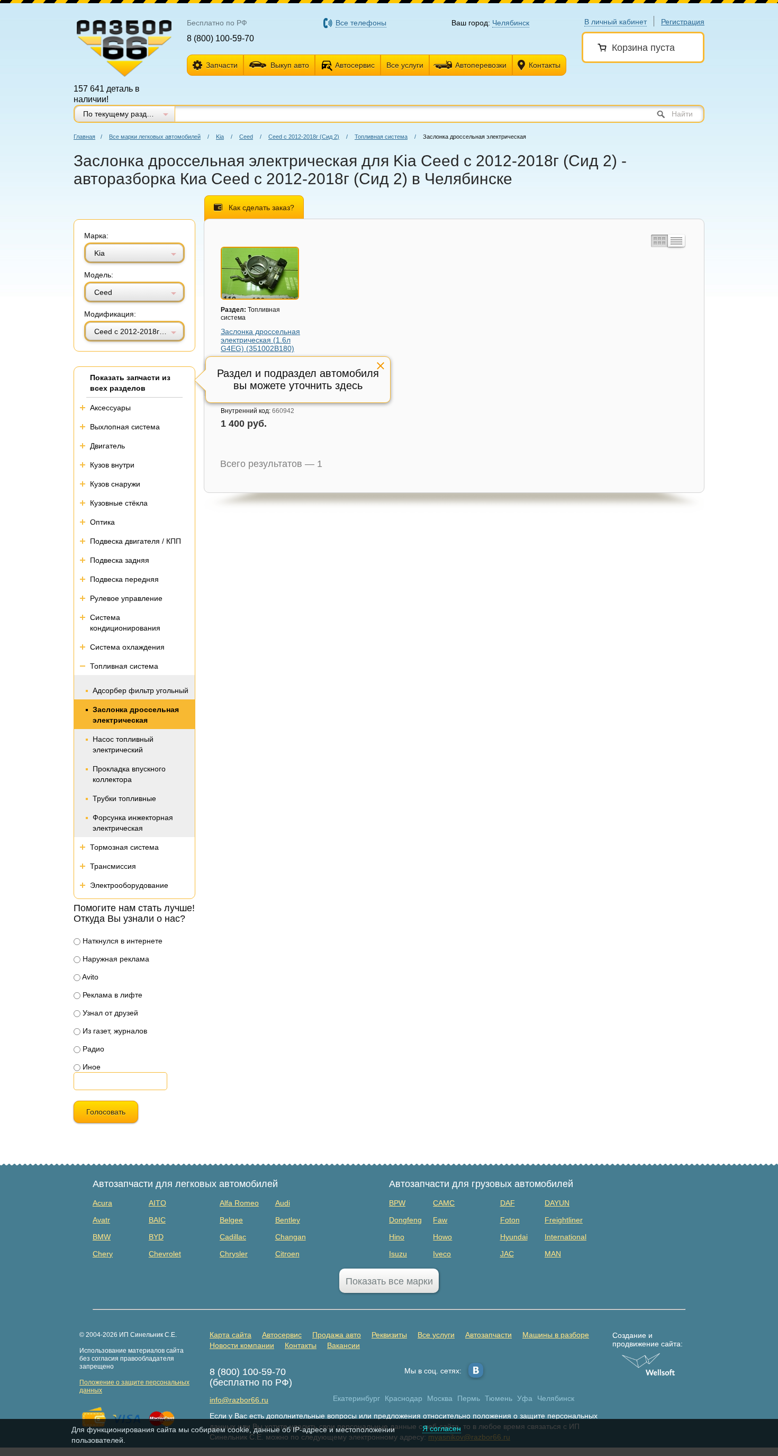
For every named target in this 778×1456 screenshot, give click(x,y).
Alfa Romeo (239, 1203)
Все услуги (404, 65)
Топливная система (381, 136)
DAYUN (557, 1203)
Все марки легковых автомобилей (155, 136)
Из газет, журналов (113, 1031)
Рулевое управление (126, 598)
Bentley (287, 1220)
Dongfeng (405, 1220)
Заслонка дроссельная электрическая (136, 714)
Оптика (102, 522)
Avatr (101, 1220)
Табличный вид (676, 241)
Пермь (468, 1398)
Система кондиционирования (125, 622)
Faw (440, 1220)
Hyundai (514, 1237)
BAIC (157, 1220)
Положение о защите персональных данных (134, 1386)
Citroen (287, 1254)
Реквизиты (389, 1335)
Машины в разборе (555, 1335)
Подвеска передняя (124, 579)
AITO (157, 1203)
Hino (396, 1237)
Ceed (246, 136)
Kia (220, 136)
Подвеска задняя (119, 560)
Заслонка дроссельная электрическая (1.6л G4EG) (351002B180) (260, 340)
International (565, 1237)
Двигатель (107, 446)
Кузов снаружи (115, 484)
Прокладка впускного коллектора (129, 774)
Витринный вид (658, 241)
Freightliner (564, 1220)
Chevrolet (165, 1254)
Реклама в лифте (111, 995)
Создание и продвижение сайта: (647, 1339)
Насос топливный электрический (123, 744)
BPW (397, 1203)
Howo (442, 1237)
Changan (290, 1237)
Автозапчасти (488, 1335)
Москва (440, 1398)
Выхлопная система (125, 427)
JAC (507, 1254)
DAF (507, 1203)
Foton (510, 1220)
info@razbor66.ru (239, 1400)
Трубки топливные (124, 798)
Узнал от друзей (109, 1013)
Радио (92, 1049)
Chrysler (234, 1254)
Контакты (544, 65)
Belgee (231, 1220)
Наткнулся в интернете (121, 941)
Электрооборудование (129, 885)
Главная (84, 136)
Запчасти (222, 65)
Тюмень (498, 1398)
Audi (282, 1203)
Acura (102, 1203)
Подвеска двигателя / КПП (135, 541)
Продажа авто (336, 1335)
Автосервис (355, 65)
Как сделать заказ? (261, 207)
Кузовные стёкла (119, 503)
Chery (103, 1254)
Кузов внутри (112, 465)
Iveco (442, 1254)
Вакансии (343, 1345)
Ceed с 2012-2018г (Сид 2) (303, 136)
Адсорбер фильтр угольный (140, 690)
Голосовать (105, 1112)
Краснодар (403, 1398)
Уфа (524, 1398)
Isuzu (398, 1254)
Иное (90, 1067)
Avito (89, 977)
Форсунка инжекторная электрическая (133, 822)
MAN (553, 1254)
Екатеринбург (356, 1398)
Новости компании (242, 1345)
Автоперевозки (480, 65)
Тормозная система (124, 847)
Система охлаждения (127, 647)
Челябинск (555, 1398)
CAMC (444, 1203)
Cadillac (233, 1237)
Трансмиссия (113, 866)
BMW (102, 1237)
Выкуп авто (289, 65)
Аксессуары (110, 407)
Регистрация (682, 21)
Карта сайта (230, 1335)
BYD (156, 1237)
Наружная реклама (114, 959)
